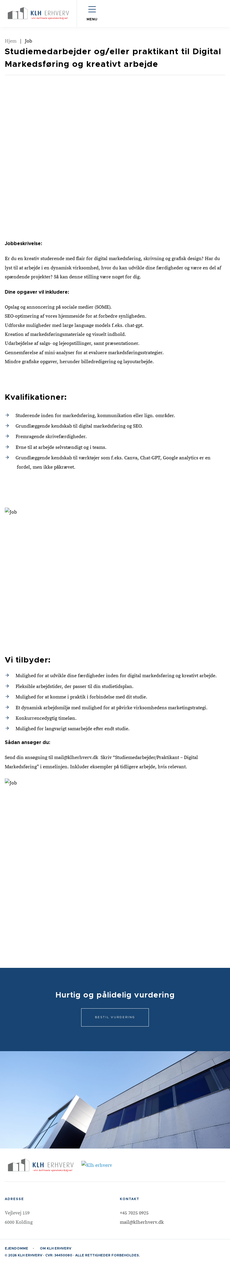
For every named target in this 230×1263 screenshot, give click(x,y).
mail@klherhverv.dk (142, 1222)
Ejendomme (16, 1248)
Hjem (10, 41)
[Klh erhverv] (38, 13)
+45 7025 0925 (134, 1213)
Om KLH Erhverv (55, 1248)
